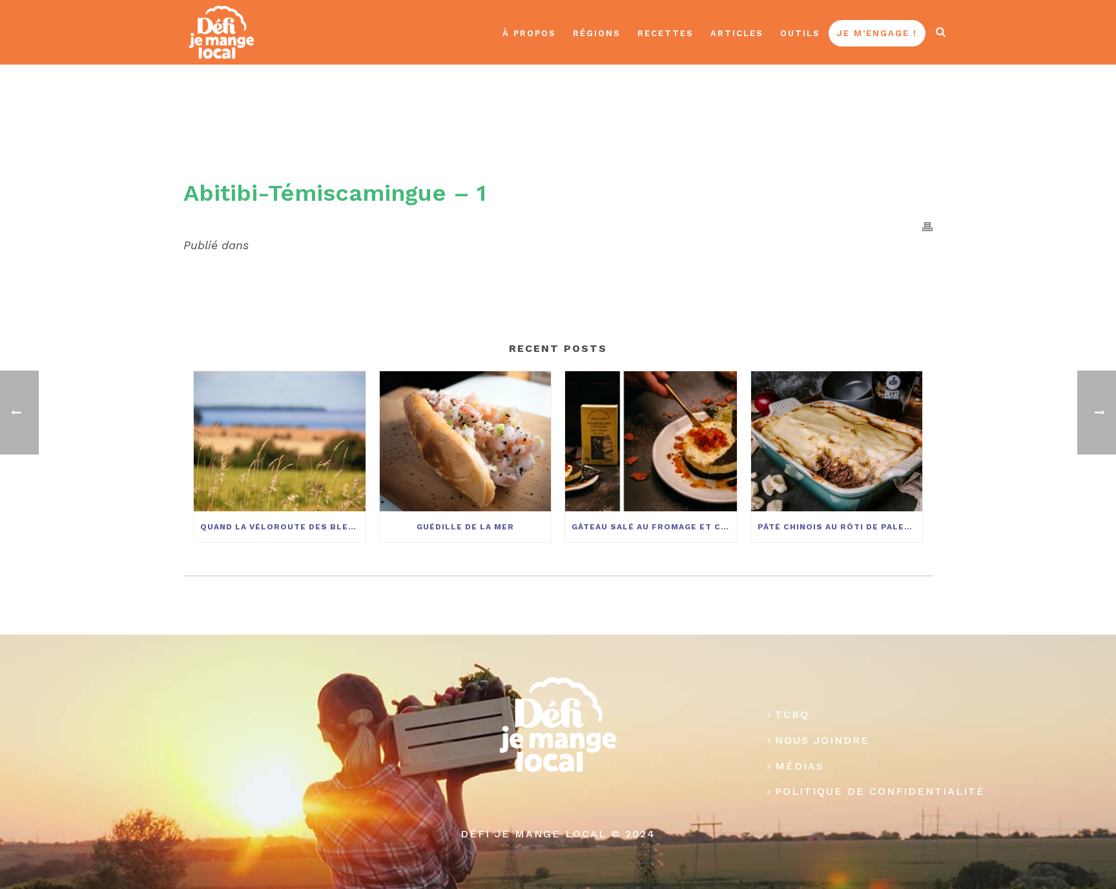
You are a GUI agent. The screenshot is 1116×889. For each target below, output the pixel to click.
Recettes (665, 33)
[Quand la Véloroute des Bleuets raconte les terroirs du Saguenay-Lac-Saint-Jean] (280, 441)
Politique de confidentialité (880, 791)
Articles (736, 33)
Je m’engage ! (877, 33)
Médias (799, 766)
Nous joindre (822, 740)
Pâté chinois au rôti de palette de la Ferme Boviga (840, 526)
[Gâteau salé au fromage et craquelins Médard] (651, 441)
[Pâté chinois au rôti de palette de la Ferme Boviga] (837, 441)
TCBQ (792, 714)
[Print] (927, 226)
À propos (529, 33)
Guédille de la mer (465, 526)
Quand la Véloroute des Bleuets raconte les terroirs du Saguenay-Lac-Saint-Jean (283, 526)
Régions (597, 33)
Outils (800, 33)
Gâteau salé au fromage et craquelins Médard (654, 526)
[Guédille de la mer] (466, 441)
